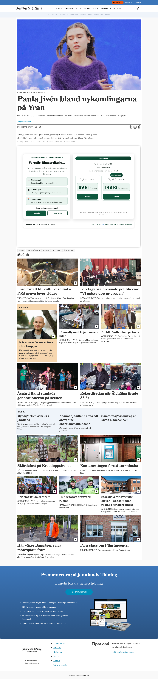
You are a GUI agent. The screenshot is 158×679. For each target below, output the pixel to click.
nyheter (57, 250)
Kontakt (56, 661)
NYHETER (59, 8)
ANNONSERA (128, 2)
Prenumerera (59, 643)
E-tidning (57, 648)
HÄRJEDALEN (98, 15)
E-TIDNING (117, 8)
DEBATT (95, 8)
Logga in (36, 213)
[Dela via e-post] (138, 127)
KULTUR (79, 8)
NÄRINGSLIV (69, 8)
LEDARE (87, 8)
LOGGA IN (138, 2)
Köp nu (87, 196)
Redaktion (57, 652)
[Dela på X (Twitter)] (135, 127)
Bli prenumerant (79, 592)
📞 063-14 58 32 (94, 224)
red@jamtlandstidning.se (123, 652)
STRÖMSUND (64, 15)
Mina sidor (57, 213)
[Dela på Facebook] (131, 127)
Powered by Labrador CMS (79, 675)
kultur (46, 250)
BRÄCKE (83, 15)
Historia (56, 656)
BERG (90, 15)
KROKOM (54, 15)
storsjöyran (33, 250)
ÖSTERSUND (74, 15)
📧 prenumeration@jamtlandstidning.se (117, 224)
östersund (69, 250)
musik (21, 250)
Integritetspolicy (60, 665)
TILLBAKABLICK (105, 8)
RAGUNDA (108, 15)
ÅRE (48, 15)
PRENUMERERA (117, 2)
